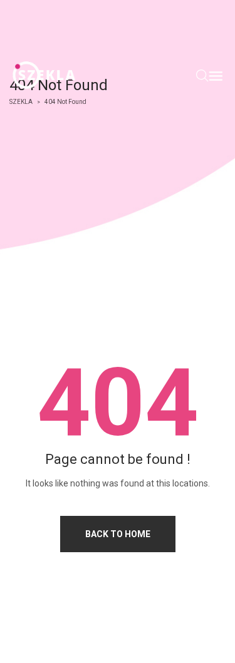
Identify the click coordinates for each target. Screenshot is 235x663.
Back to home (117, 534)
